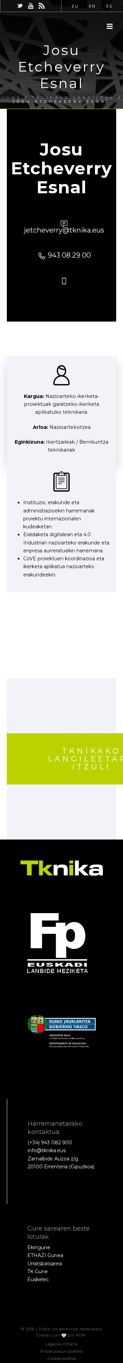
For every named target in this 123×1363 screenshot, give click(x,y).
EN (92, 6)
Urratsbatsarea (44, 1264)
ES (109, 6)
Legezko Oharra (61, 1343)
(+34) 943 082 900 (50, 1142)
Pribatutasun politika (61, 1351)
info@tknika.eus (47, 1150)
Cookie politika (61, 1358)
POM (81, 1335)
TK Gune (37, 1271)
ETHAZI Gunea (45, 1255)
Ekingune (38, 1247)
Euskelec (38, 1279)
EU (75, 6)
